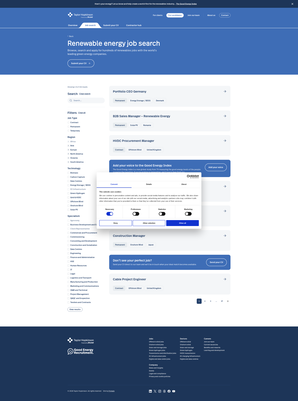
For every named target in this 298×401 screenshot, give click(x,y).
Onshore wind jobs (156, 344)
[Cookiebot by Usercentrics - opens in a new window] (188, 176)
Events (151, 371)
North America (76, 154)
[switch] (136, 214)
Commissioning (77, 237)
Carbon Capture (77, 177)
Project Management (79, 294)
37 (222, 301)
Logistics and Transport (80, 278)
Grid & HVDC (75, 197)
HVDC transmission (187, 353)
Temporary (75, 131)
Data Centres (76, 181)
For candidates (175, 15)
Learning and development (214, 350)
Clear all (82, 113)
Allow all (182, 223)
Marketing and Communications (84, 286)
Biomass (74, 173)
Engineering (75, 253)
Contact (225, 15)
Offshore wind (185, 342)
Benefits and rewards (212, 347)
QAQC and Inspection (80, 298)
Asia (72, 146)
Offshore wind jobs (156, 342)
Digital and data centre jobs (159, 359)
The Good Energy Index (186, 4)
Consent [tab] (114, 184)
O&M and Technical (79, 290)
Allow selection (149, 223)
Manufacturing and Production (84, 282)
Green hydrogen (186, 350)
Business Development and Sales (85, 225)
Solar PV (74, 210)
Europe (73, 150)
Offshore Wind (76, 201)
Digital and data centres (189, 359)
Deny (115, 223)
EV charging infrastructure (190, 356)
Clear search (84, 94)
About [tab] (183, 184)
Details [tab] (149, 184)
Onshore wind (185, 344)
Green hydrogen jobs (157, 350)
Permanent (75, 127)
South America (76, 162)
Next (227, 301)
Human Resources (78, 266)
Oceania (74, 158)
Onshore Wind (76, 206)
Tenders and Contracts (80, 302)
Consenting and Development (83, 241)
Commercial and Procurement (83, 233)
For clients (158, 15)
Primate (112, 391)
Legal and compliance (157, 373)
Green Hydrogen (77, 193)
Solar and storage (187, 347)
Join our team (194, 15)
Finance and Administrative (82, 257)
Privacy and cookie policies (159, 376)
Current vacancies (211, 344)
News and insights (156, 368)
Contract (74, 122)
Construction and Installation (83, 245)
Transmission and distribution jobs (162, 353)
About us (211, 15)
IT (71, 270)
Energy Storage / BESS (80, 185)
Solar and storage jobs (158, 347)
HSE (72, 261)
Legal (72, 274)
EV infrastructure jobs (157, 356)
